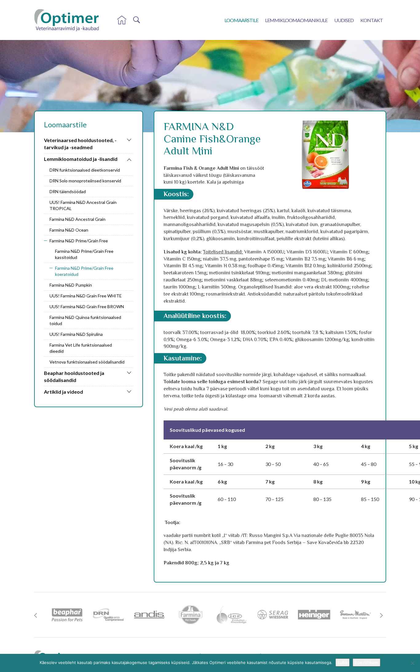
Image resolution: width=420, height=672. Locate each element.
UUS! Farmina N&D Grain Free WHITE (86, 295)
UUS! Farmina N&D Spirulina (76, 334)
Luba (342, 662)
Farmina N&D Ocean (69, 230)
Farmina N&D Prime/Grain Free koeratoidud (84, 271)
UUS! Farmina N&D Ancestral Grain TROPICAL (83, 205)
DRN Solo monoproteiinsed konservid (85, 180)
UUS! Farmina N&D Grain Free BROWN (87, 306)
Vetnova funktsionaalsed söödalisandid (87, 361)
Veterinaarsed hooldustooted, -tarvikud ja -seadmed (80, 143)
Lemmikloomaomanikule (296, 20)
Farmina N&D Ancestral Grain (77, 219)
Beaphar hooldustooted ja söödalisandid (74, 376)
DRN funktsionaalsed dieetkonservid (85, 170)
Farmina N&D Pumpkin (71, 285)
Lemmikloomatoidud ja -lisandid (80, 159)
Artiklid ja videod (63, 392)
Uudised (344, 20)
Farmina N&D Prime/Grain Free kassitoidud (84, 254)
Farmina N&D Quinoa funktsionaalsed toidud (85, 320)
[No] (412, 663)
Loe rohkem (366, 662)
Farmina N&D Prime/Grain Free (79, 240)
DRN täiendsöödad (68, 191)
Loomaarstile (241, 20)
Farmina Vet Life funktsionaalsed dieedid (81, 348)
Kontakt (371, 20)
